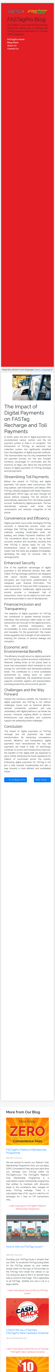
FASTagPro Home (15, 39)
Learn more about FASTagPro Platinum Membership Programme (27, 1207)
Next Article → (42, 780)
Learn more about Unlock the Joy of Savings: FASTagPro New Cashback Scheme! (27, 1350)
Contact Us (13, 48)
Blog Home (12, 42)
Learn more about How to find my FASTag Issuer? (28, 1292)
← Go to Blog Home (15, 780)
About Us (11, 45)
